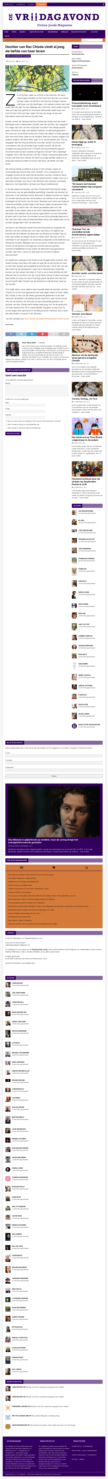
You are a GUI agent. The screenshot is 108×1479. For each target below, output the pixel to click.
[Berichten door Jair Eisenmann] (74, 552)
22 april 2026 (78, 276)
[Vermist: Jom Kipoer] (87, 303)
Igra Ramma (83, 664)
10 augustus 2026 (79, 192)
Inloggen (31, 4)
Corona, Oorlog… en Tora (84, 399)
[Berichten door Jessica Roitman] (7, 1351)
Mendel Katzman (19, 1139)
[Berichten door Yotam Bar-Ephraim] (7, 1301)
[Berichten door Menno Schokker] (7, 1227)
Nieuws (22, 32)
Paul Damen (17, 1234)
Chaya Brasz (17, 1255)
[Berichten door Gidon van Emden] (7, 1161)
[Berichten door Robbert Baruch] (74, 639)
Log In (6, 36)
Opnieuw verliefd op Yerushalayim (19, 892)
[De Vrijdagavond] (54, 29)
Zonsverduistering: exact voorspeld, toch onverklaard (26, 903)
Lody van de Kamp (85, 530)
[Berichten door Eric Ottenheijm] (7, 1209)
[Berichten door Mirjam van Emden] (7, 1272)
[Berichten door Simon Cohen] (74, 597)
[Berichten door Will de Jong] (7, 1249)
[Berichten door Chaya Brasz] (7, 1261)
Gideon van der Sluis (20, 1071)
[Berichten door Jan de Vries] (7, 1218)
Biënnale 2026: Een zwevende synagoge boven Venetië (45, 1387)
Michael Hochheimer (20, 1053)
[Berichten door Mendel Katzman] (7, 1141)
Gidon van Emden (19, 1157)
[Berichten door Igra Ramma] (74, 668)
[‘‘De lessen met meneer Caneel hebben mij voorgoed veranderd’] (87, 174)
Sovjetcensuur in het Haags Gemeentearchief (23, 882)
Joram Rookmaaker (20, 1177)
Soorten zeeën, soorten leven (87, 273)
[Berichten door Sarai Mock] (7, 1200)
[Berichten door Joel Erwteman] (7, 995)
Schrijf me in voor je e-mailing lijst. (17, 399)
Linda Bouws (17, 983)
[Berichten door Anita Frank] (74, 607)
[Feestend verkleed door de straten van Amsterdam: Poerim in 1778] (87, 468)
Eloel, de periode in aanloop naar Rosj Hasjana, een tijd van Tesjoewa (31, 899)
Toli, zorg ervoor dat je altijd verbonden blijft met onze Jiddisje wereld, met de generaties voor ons (42, 896)
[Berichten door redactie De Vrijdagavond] (74, 727)
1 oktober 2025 (78, 317)
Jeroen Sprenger (85, 646)
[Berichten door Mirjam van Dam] (7, 1081)
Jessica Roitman (18, 1348)
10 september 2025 (80, 401)
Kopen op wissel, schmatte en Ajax (20, 885)
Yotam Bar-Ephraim (20, 1298)
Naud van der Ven (19, 1012)
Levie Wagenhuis (19, 1129)
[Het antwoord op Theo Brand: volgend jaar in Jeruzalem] (87, 426)
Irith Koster (17, 1327)
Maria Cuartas (84, 675)
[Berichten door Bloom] (74, 524)
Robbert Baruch (85, 636)
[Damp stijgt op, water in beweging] (87, 132)
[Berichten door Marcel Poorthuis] (7, 1341)
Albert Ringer (18, 1317)
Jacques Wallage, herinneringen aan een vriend (24, 913)
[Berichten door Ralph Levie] (74, 707)
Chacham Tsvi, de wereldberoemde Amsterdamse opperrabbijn (86, 232)
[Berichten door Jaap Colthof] (74, 629)
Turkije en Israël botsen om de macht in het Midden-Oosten (28, 889)
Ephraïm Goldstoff (86, 539)
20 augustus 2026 (79, 109)
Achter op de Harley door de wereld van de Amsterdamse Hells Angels (32, 924)
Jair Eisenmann (84, 549)
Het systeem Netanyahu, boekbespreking (22, 878)
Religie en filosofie (78, 32)
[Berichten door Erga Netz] (74, 657)
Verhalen (64, 32)
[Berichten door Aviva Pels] (74, 585)
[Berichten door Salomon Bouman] (74, 514)
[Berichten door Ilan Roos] (74, 698)
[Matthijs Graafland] (7, 1418)
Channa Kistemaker (86, 558)
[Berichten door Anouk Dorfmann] (7, 1036)
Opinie (14, 32)
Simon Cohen (83, 592)
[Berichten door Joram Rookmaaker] (7, 1180)
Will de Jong (17, 1246)
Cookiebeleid (21, 4)
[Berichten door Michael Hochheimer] (7, 1055)
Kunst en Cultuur (36, 32)
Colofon (94, 32)
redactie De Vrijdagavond (89, 724)
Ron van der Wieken (20, 1148)
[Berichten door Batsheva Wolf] (7, 1190)
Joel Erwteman (18, 993)
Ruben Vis (82, 569)
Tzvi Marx (16, 1098)
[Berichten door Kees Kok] (74, 618)
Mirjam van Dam (18, 1080)
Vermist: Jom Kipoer (82, 314)
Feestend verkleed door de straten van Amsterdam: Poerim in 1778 (86, 482)
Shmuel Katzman (85, 685)
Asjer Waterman (19, 1307)
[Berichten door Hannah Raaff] (7, 1363)
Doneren (41, 4)
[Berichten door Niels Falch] (7, 1291)
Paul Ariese (17, 1369)
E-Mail (7, 409)
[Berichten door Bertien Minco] (7, 1122)
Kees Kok (82, 613)
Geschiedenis (53, 32)
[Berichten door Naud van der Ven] (7, 1015)
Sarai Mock (16, 1197)
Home (6, 32)
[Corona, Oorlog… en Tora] (87, 389)
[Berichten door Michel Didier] (74, 718)
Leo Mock (16, 1043)
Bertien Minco (18, 1117)
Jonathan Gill (18, 1002)
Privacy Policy (8, 4)
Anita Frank (83, 604)
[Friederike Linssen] (7, 1409)
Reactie (7, 383)
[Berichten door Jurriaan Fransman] (7, 1282)
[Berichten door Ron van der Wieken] (7, 1151)
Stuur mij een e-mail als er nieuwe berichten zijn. (24, 428)
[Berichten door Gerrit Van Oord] (7, 1024)
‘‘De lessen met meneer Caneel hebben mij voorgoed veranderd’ (87, 187)
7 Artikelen (41, 343)
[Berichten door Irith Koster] (7, 1331)
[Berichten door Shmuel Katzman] (74, 688)
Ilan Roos (82, 695)
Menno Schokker (19, 1225)
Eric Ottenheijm (19, 1206)
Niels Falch (17, 1289)
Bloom (81, 520)
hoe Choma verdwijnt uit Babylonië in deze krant (47, 319)
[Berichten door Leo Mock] (7, 1046)
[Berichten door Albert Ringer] (7, 1320)
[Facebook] (103, 4)
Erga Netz (82, 654)
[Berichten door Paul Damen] (7, 1239)
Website (8, 415)
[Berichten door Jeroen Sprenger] (74, 648)
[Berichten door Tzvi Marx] (7, 1100)
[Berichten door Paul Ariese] (7, 1374)
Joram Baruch (18, 1089)
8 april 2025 (77, 443)
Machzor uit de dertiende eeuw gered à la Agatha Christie (85, 358)
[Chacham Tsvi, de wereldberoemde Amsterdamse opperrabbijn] (87, 217)
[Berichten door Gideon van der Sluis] (7, 1073)
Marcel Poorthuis (20, 1338)
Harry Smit (21, 61)
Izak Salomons (18, 1107)
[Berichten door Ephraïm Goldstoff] (74, 542)
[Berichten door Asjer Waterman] (7, 1310)
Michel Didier (83, 714)
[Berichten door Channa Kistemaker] (74, 562)
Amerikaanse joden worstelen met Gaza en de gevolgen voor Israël (31, 910)
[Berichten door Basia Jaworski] (7, 1064)
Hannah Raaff (17, 1357)
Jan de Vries (17, 1216)
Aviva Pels (82, 581)
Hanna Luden (17, 1168)
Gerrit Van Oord (19, 1021)
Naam (7, 403)
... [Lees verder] (86, 119)
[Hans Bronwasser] (7, 1428)
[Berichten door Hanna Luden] (7, 1171)
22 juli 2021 (11, 61)
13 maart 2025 (78, 487)
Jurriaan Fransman (20, 1278)
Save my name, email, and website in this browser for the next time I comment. (34, 421)
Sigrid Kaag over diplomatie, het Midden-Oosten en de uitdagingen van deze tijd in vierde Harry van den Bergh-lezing (48, 906)
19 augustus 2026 (79, 147)
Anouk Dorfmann (19, 1031)
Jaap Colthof (84, 624)
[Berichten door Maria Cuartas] (74, 679)
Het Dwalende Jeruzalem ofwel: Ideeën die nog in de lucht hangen (31, 875)
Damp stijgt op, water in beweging (19, 920)
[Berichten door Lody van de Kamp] (74, 531)
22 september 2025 (80, 363)
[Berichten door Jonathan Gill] (7, 1005)
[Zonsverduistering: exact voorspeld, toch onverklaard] (87, 93)
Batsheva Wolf (18, 1187)
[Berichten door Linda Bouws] (7, 986)
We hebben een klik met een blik (19, 917)
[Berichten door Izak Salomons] (7, 1110)
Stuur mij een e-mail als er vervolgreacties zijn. (24, 424)
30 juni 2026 (78, 237)
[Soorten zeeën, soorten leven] (87, 263)
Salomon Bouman (85, 511)
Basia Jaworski (18, 1062)
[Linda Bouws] (7, 1390)
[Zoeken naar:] (92, 40)
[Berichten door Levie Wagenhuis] (7, 1132)
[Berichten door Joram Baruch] (7, 1091)
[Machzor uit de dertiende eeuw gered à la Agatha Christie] (87, 344)
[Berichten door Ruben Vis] (74, 574)
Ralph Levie (83, 704)
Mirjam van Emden (19, 1267)
